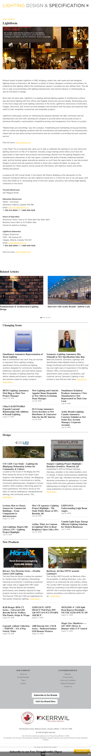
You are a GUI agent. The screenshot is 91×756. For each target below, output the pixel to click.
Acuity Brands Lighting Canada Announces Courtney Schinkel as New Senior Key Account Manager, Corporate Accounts (73, 418)
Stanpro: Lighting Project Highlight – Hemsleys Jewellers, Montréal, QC (65, 465)
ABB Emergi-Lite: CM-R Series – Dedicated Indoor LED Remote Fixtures (44, 629)
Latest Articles (8, 19)
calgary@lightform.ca (17, 243)
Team (23, 680)
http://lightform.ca (23, 142)
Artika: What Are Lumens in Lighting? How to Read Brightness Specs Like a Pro (45, 527)
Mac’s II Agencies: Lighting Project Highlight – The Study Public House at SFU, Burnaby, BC (45, 509)
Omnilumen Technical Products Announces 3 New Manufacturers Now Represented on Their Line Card (74, 395)
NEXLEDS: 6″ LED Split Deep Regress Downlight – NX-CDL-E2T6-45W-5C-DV (74, 610)
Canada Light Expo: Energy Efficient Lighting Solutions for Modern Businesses (74, 524)
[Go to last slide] (3, 296)
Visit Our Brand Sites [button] (45, 701)
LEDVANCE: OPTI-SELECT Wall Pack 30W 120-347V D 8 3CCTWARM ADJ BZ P (45, 611)
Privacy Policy (68, 677)
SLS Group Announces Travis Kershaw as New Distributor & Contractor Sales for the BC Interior (44, 413)
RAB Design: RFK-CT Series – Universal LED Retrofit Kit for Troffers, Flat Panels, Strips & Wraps (16, 611)
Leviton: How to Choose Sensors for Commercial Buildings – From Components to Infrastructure (14, 510)
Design (7, 435)
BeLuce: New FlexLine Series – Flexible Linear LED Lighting (21, 572)
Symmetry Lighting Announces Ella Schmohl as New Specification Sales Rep (66, 355)
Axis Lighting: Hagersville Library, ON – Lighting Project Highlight (15, 529)
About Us (23, 674)
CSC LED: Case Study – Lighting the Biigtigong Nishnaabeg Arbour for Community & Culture (20, 466)
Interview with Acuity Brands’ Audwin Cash (69, 306)
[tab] (41, 317)
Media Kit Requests (68, 683)
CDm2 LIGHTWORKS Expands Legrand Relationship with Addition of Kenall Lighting (15, 410)
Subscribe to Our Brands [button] (45, 695)
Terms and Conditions (68, 680)
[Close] (89, 749)
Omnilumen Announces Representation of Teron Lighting (23, 355)
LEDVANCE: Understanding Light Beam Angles (74, 508)
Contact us (68, 686)
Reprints (68, 674)
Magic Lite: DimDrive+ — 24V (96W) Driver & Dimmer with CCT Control (74, 626)
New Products (11, 542)
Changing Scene (12, 325)
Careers (23, 683)
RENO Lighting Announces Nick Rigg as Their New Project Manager (16, 393)
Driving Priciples (23, 677)
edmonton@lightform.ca (18, 207)
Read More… (8, 382)
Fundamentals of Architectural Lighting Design (19, 308)
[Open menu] (87, 5)
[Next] (87, 296)
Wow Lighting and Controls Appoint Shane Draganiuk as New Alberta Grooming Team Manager (45, 394)
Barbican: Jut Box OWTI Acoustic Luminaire (63, 572)
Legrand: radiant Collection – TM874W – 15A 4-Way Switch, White (16, 629)
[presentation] (21, 290)
